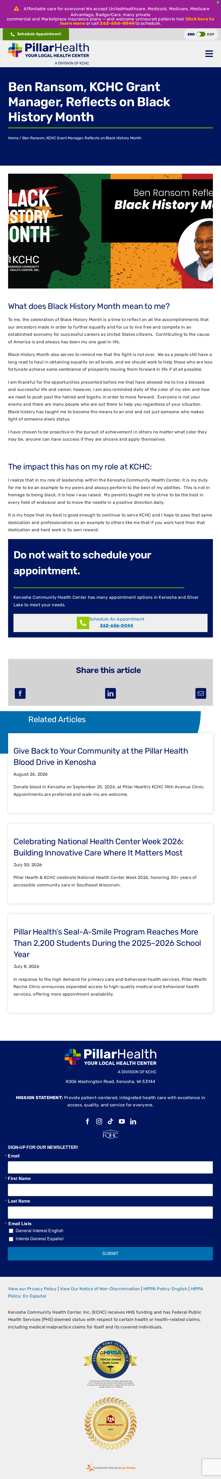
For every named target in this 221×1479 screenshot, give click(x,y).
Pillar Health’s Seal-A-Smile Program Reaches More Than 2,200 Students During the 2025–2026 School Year (107, 943)
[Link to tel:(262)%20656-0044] (83, 623)
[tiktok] (110, 1121)
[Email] (201, 693)
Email (13, 1156)
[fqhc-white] (110, 1131)
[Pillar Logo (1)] (48, 45)
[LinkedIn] (110, 693)
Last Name (19, 1201)
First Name (19, 1178)
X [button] (218, 2)
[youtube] (122, 1121)
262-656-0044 (117, 23)
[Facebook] (20, 693)
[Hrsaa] (110, 1342)
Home (13, 138)
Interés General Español (40, 1238)
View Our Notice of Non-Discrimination (100, 1288)
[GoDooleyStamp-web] (110, 1463)
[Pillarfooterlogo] (110, 1050)
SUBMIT (110, 1253)
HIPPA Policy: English (165, 1288)
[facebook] (88, 1121)
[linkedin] (133, 1121)
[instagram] (99, 1121)
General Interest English (39, 1230)
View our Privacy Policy (32, 1288)
